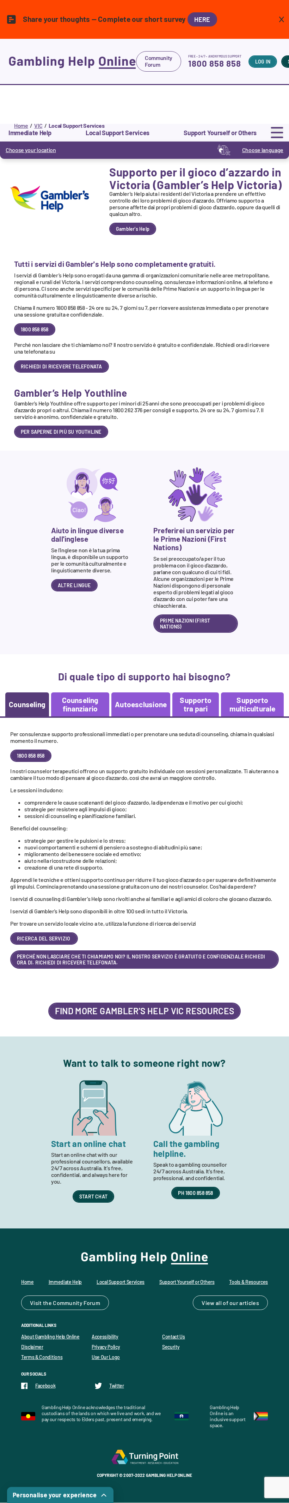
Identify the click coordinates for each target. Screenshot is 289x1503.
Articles (249, 1302)
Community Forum (158, 61)
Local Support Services (120, 1282)
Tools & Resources (248, 1282)
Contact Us (173, 1337)
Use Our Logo (106, 1357)
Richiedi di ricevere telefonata (61, 366)
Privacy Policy (106, 1347)
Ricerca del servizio (44, 939)
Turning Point (144, 1456)
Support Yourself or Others (187, 1282)
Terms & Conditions (41, 1357)
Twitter (116, 1386)
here (202, 19)
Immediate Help (65, 1282)
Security (170, 1347)
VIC (38, 125)
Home (21, 125)
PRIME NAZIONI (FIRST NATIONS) (185, 624)
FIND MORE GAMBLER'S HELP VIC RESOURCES (144, 1010)
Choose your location (31, 149)
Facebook (45, 1386)
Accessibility (105, 1337)
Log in (262, 62)
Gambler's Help (132, 229)
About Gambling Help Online (50, 1337)
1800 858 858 (214, 63)
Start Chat (93, 1197)
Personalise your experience (55, 1495)
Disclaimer (32, 1347)
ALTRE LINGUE (74, 585)
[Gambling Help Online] (72, 61)
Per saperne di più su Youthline (61, 432)
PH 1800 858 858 (195, 1193)
